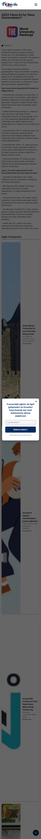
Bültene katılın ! (20, 429)
